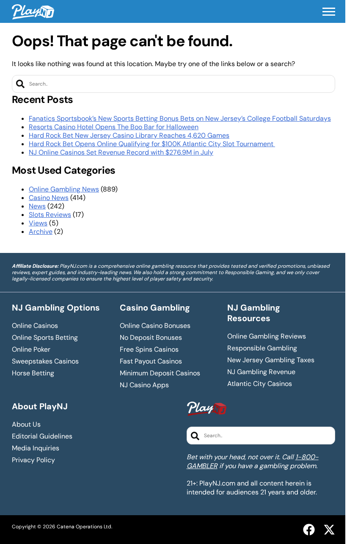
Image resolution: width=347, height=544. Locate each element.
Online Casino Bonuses (155, 326)
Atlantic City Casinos (259, 384)
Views (38, 223)
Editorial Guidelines (42, 436)
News (37, 206)
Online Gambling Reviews (266, 336)
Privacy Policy (33, 460)
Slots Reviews (50, 214)
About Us (26, 424)
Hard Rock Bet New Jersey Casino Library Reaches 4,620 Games (129, 135)
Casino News (49, 197)
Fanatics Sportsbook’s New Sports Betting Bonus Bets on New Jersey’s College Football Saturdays (180, 118)
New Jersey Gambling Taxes (270, 360)
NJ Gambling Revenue (261, 372)
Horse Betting (33, 373)
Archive (40, 231)
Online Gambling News (64, 189)
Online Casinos (35, 326)
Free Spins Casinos (149, 349)
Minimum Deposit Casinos (160, 373)
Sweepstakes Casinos (45, 361)
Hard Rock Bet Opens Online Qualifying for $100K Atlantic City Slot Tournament (152, 143)
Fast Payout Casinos (151, 361)
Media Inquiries (35, 448)
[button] (328, 11)
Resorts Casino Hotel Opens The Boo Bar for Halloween (113, 126)
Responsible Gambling (262, 348)
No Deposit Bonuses (151, 337)
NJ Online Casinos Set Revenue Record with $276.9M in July (121, 152)
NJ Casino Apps (144, 385)
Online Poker (31, 349)
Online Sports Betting (45, 337)
